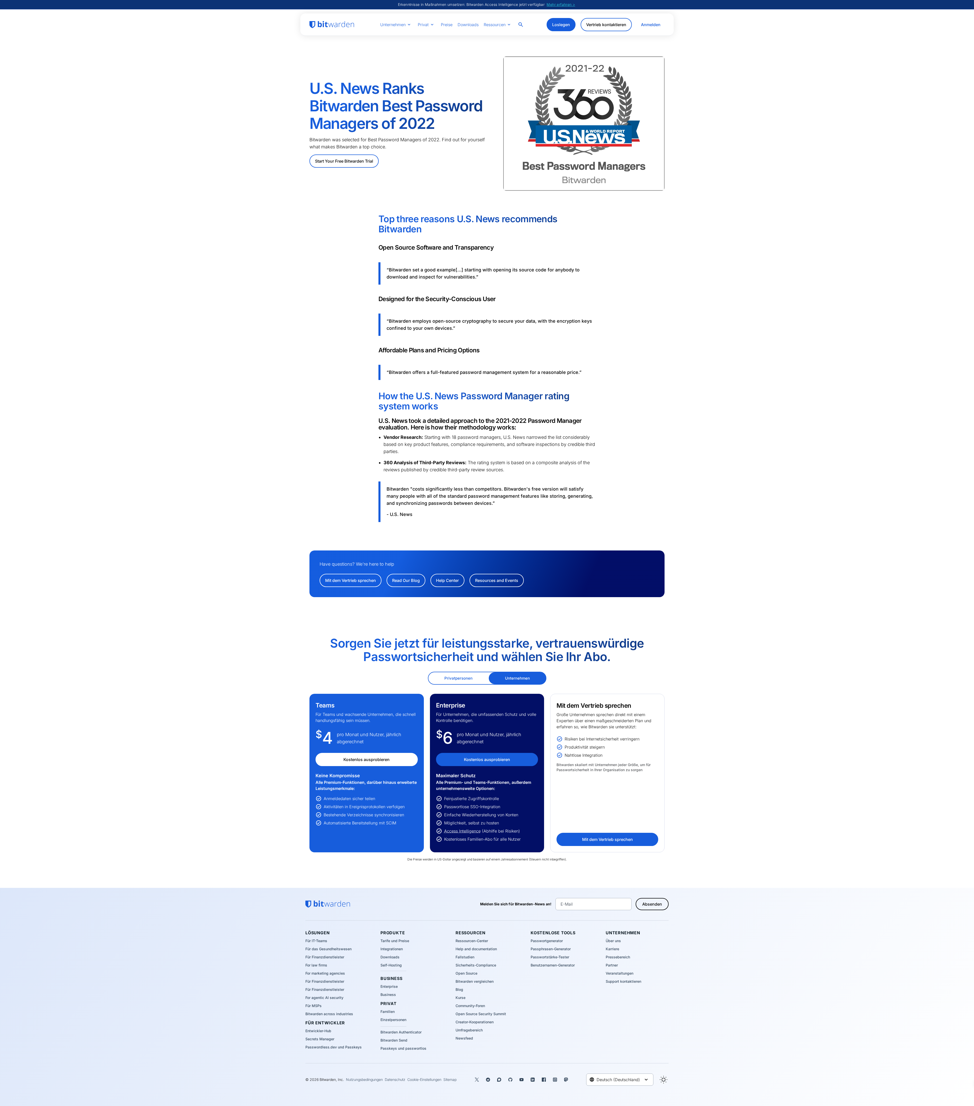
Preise (447, 24)
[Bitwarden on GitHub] (510, 1080)
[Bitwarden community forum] (499, 1080)
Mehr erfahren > (561, 4)
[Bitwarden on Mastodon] (566, 1080)
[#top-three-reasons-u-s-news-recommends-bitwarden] (375, 219)
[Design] (663, 1080)
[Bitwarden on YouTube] (521, 1080)
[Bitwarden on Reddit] (488, 1080)
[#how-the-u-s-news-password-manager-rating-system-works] (375, 396)
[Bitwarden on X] (477, 1080)
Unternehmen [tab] (517, 678)
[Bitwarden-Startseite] (331, 24)
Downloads (468, 24)
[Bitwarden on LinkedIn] (533, 1080)
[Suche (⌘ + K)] (521, 25)
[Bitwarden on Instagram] (555, 1080)
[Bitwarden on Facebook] (544, 1080)
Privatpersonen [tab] (458, 678)
